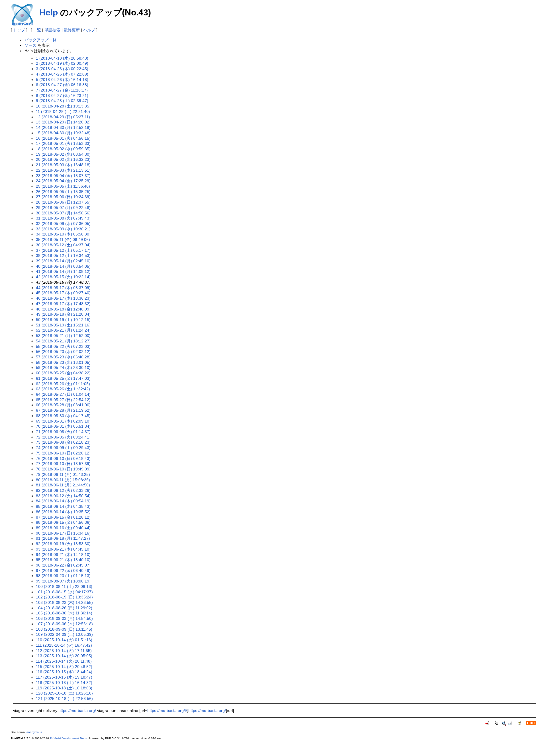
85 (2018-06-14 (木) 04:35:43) (63, 506)
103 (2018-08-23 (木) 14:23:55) (64, 602)
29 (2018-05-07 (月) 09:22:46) (63, 207)
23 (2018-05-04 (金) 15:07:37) (63, 175)
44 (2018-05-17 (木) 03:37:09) (63, 287)
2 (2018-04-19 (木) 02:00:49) (62, 63)
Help (48, 12)
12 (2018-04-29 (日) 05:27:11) (63, 117)
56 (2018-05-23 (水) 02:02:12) (63, 351)
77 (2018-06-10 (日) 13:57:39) (63, 463)
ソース (30, 45)
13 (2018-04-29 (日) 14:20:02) (63, 122)
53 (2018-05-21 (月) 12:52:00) (63, 335)
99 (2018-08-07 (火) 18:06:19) (63, 581)
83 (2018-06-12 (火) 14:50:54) (63, 496)
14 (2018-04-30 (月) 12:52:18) (63, 127)
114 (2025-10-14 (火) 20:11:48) (64, 661)
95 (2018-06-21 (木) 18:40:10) (63, 559)
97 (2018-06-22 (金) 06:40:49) (63, 570)
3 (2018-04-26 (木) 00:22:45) (62, 68)
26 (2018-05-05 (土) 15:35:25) (63, 191)
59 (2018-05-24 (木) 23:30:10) (63, 367)
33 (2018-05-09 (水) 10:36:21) (63, 229)
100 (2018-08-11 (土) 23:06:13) (64, 586)
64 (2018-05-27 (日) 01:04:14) (63, 394)
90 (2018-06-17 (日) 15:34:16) (63, 533)
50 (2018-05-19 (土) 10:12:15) (63, 319)
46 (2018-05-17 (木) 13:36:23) (63, 298)
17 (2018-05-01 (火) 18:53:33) (63, 143)
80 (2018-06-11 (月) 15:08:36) (63, 480)
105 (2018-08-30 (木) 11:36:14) (64, 613)
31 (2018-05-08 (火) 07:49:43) (63, 218)
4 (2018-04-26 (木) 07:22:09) (62, 74)
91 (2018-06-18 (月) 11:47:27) (63, 538)
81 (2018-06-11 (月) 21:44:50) (63, 485)
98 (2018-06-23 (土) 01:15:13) (63, 575)
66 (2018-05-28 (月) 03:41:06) (63, 405)
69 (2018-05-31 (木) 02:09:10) (63, 421)
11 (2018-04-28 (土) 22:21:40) (63, 111)
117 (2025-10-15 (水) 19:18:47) (64, 677)
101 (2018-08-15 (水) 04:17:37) (64, 592)
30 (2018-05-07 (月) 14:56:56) (63, 213)
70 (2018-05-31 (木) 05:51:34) (63, 426)
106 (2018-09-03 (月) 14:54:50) (64, 618)
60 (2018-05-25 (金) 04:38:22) (63, 373)
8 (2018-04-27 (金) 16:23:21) (62, 95)
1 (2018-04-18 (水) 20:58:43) (62, 58)
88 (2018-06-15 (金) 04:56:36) (63, 522)
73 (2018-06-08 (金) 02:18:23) (63, 442)
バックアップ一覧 (40, 40)
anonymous (34, 732)
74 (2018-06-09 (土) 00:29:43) (63, 447)
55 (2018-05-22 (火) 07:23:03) (63, 346)
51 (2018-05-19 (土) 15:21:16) (63, 325)
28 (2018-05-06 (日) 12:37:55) (63, 202)
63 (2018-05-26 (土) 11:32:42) (63, 389)
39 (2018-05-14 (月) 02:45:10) (63, 261)
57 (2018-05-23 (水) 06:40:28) (63, 357)
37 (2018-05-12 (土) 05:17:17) (63, 250)
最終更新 (72, 30)
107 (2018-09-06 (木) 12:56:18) (64, 624)
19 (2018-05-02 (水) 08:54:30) (63, 154)
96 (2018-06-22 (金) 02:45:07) (63, 565)
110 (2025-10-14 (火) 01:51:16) (64, 640)
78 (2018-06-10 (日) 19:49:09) (63, 469)
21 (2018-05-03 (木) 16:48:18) (63, 165)
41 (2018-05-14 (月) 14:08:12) (63, 271)
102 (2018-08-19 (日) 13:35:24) (64, 597)
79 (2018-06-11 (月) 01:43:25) (63, 474)
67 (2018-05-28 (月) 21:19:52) (63, 410)
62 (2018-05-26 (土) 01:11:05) (63, 383)
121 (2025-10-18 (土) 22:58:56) (64, 698)
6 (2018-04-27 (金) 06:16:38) (62, 84)
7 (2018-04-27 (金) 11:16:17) (62, 90)
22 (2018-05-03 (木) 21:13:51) (63, 170)
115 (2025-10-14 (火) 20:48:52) (64, 666)
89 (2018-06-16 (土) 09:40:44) (63, 527)
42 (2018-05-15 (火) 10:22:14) (63, 277)
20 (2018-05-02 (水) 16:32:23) (63, 159)
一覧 (37, 30)
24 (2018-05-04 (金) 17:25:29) (63, 180)
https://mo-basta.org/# (167, 710)
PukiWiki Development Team (68, 738)
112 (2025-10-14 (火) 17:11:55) (64, 650)
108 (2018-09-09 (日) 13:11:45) (64, 629)
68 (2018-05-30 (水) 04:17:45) (63, 415)
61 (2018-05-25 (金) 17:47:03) (63, 378)
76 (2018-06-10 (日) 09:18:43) (63, 458)
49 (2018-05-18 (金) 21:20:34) (63, 314)
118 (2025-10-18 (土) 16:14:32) (64, 682)
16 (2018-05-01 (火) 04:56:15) (63, 138)
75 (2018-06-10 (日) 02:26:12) (63, 453)
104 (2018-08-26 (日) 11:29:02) (64, 608)
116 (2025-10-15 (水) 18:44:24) (64, 671)
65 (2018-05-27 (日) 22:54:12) (63, 399)
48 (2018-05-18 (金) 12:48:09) (63, 309)
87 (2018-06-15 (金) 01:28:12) (63, 517)
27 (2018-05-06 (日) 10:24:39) (63, 196)
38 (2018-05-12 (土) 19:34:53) (63, 255)
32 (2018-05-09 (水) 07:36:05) (63, 223)
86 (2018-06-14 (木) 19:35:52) (63, 511)
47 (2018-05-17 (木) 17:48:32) (63, 303)
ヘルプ (89, 30)
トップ (19, 30)
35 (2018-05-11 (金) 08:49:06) (63, 239)
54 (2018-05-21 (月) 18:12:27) (63, 341)
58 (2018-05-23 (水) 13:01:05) (63, 362)
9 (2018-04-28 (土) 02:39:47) (62, 100)
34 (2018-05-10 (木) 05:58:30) (63, 234)
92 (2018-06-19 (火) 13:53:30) (63, 543)
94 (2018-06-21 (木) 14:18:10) (63, 554)
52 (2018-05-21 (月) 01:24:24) (63, 330)
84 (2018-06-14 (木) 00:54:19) (63, 501)
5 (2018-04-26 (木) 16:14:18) (62, 79)
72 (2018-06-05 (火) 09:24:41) (63, 437)
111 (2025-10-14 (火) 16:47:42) (64, 645)
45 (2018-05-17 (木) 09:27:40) (63, 293)
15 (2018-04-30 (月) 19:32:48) (63, 133)
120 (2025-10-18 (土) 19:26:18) (64, 693)
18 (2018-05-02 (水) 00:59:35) (63, 149)
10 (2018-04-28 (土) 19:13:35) (63, 106)
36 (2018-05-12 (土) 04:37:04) (63, 245)
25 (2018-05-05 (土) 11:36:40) (63, 186)
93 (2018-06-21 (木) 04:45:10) (63, 549)
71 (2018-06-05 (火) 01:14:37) (63, 431)
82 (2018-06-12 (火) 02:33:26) (63, 490)
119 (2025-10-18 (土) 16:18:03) (64, 688)
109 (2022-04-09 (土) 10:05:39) (64, 634)
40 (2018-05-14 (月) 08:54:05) (63, 266)
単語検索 (52, 30)
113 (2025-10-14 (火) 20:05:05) (64, 655)
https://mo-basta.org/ (77, 710)
